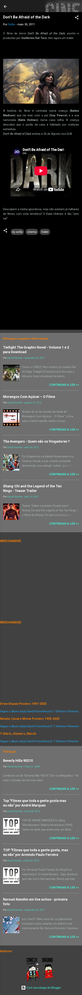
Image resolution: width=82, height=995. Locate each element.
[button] (76, 18)
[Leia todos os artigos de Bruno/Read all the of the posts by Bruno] (49, 980)
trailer (44, 232)
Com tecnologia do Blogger (43, 987)
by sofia (17, 232)
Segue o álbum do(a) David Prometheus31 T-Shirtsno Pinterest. (39, 711)
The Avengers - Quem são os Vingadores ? (36, 441)
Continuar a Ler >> (64, 385)
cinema (31, 232)
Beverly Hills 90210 (18, 761)
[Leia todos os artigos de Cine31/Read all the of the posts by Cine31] (33, 980)
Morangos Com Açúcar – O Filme (29, 397)
